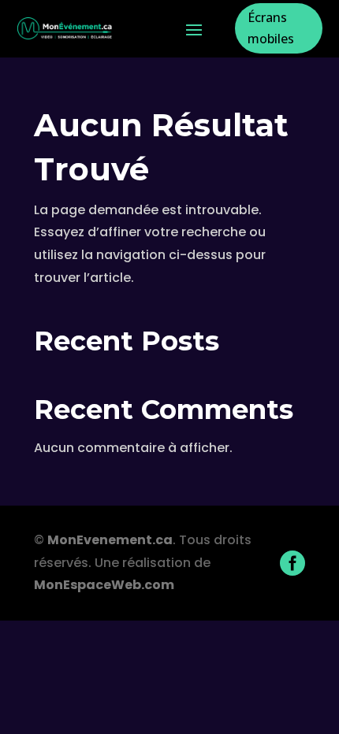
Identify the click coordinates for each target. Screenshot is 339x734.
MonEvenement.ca (110, 540)
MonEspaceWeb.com (104, 585)
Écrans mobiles (271, 28)
